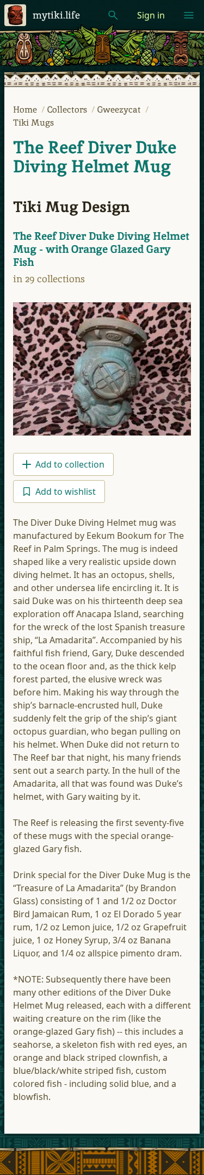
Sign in (151, 15)
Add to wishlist (65, 492)
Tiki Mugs (33, 122)
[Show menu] (189, 15)
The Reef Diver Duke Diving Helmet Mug (94, 157)
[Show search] (113, 15)
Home (26, 109)
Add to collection (69, 464)
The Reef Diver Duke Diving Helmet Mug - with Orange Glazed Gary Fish (101, 249)
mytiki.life (56, 15)
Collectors (68, 109)
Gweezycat (120, 109)
